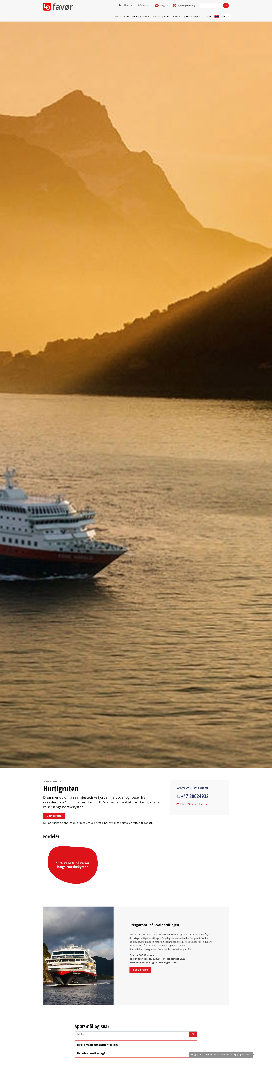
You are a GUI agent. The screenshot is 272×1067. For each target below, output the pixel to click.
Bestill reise (54, 815)
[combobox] (222, 16)
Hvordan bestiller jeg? (91, 1053)
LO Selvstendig (144, 5)
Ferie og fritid (53, 781)
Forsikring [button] (120, 16)
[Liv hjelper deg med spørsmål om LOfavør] (265, 1049)
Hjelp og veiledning (186, 5)
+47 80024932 (195, 796)
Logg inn (164, 5)
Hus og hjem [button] (159, 16)
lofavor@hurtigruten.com (193, 804)
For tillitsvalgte (125, 5)
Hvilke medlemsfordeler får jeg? (97, 1044)
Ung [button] (206, 16)
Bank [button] (175, 16)
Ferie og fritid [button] (139, 16)
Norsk (222, 16)
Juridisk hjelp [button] (191, 16)
